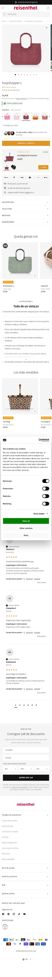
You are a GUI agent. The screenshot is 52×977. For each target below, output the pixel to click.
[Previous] (2, 116)
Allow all (26, 521)
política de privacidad (19, 787)
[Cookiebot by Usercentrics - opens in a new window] (38, 440)
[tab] (15, 74)
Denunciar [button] (29, 579)
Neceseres (6, 854)
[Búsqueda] (4, 14)
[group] (26, 563)
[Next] (49, 116)
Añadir (43, 167)
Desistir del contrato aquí (13, 903)
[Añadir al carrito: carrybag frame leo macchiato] (35, 411)
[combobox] (26, 14)
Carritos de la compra (10, 832)
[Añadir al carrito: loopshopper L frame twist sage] (35, 275)
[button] (2, 7)
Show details (39, 514)
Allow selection (26, 528)
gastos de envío (21, 98)
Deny (26, 535)
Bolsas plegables (8, 859)
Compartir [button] (37, 579)
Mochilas (5, 837)
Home (4, 21)
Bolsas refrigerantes (9, 843)
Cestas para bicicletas (10, 848)
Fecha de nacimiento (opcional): (14, 764)
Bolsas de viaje (7, 826)
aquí (27, 192)
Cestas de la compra (15, 21)
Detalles (45, 152)
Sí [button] (24, 579)
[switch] (45, 489)
